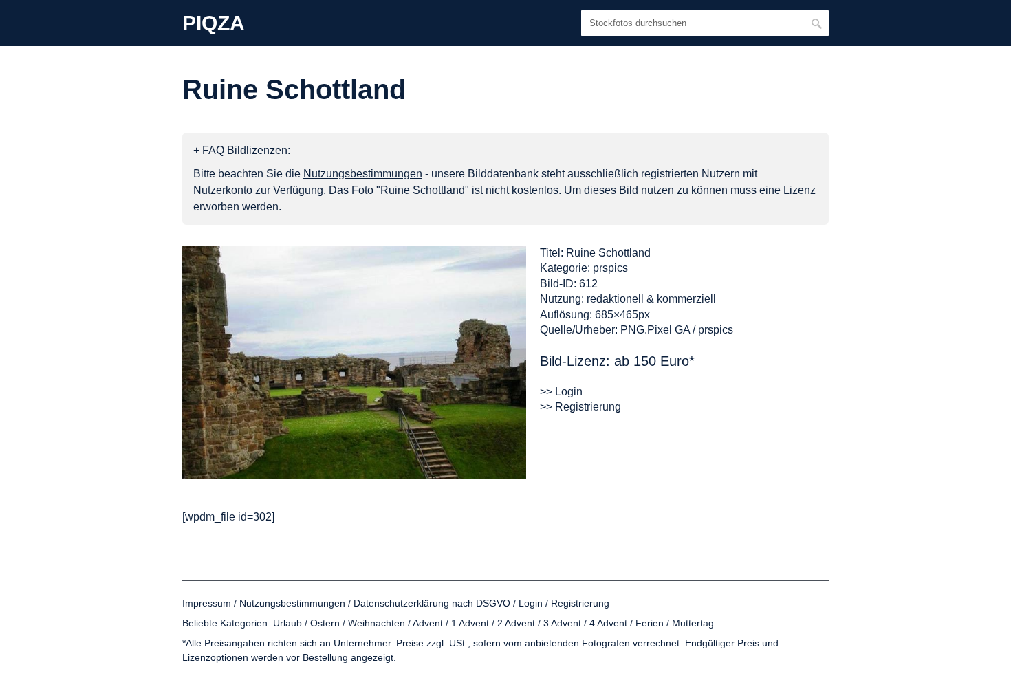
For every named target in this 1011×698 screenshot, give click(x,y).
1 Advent (470, 623)
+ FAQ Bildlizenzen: (241, 150)
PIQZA (213, 23)
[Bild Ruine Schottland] (354, 362)
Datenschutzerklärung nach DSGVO (432, 603)
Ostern (325, 623)
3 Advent (562, 623)
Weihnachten (376, 623)
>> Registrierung (580, 407)
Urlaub (287, 623)
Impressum (206, 603)
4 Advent (608, 623)
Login (531, 603)
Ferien (649, 623)
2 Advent (516, 623)
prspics (610, 268)
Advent (428, 623)
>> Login (561, 391)
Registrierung (580, 603)
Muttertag (693, 623)
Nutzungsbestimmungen (292, 603)
